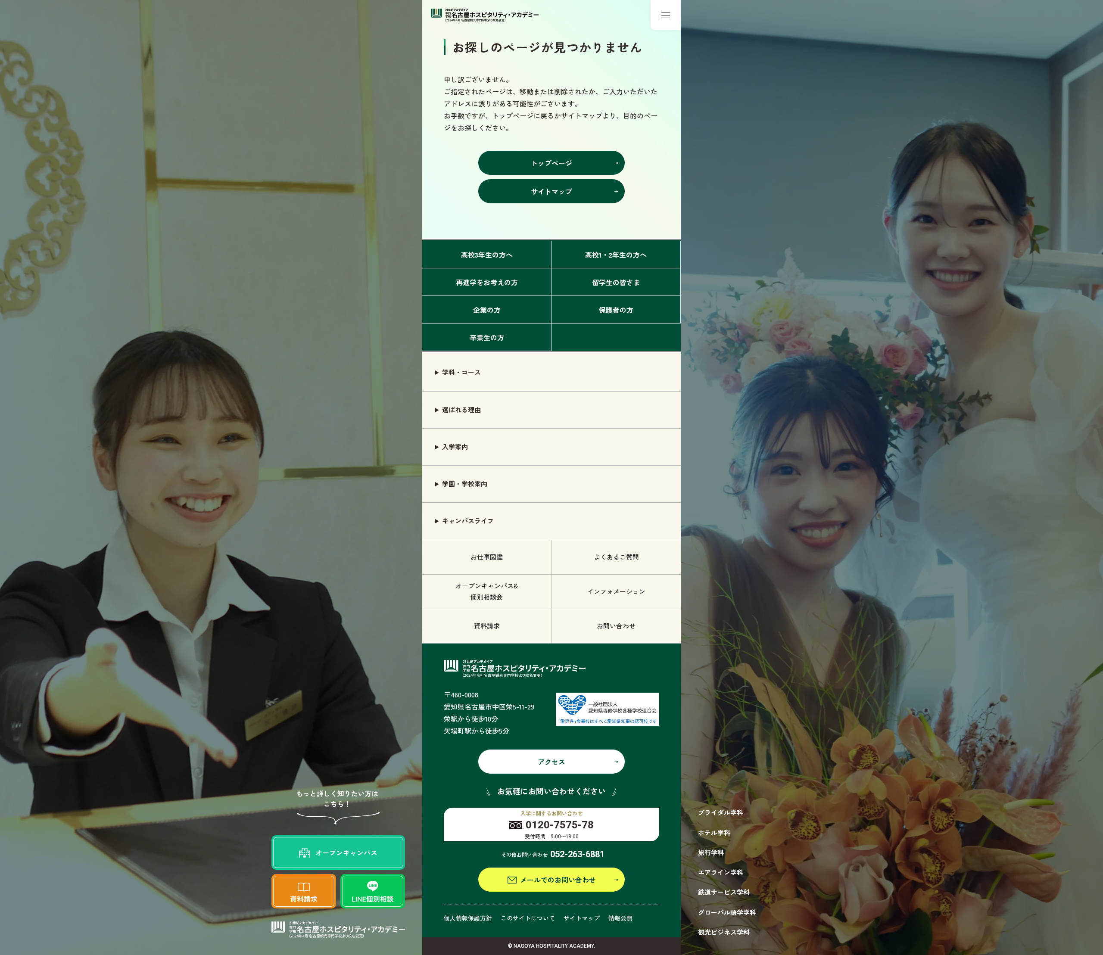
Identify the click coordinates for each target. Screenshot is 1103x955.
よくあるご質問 (616, 556)
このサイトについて (528, 918)
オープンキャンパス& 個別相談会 (486, 591)
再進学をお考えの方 (487, 282)
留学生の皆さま (616, 282)
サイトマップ (582, 918)
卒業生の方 (487, 337)
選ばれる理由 (461, 409)
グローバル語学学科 (727, 912)
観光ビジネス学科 (724, 931)
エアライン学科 (720, 872)
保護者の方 (616, 310)
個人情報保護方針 (468, 918)
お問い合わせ (616, 625)
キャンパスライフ (468, 520)
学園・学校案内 (464, 483)
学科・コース (461, 371)
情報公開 (620, 918)
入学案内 (455, 446)
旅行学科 (711, 852)
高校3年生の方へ (487, 254)
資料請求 (487, 625)
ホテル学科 (714, 832)
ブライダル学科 (720, 812)
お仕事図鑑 (486, 556)
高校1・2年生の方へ (616, 254)
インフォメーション (616, 591)
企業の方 (487, 310)
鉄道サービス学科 (724, 891)
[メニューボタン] (666, 15)
